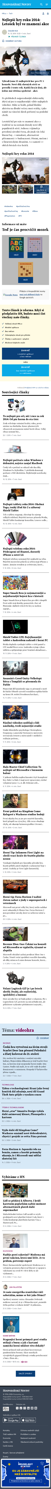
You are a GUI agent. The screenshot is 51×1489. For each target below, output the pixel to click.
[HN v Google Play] (11, 1420)
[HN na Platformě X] (17, 1408)
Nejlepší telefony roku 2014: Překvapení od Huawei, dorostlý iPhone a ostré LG (21, 552)
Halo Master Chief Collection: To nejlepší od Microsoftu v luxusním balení (23, 770)
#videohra (8, 206)
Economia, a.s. (18, 1394)
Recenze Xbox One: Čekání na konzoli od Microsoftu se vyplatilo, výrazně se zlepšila (24, 947)
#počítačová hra (23, 206)
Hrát (16, 255)
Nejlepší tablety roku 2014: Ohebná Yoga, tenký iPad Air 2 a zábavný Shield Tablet (23, 507)
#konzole (25, 211)
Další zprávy (25, 1373)
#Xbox (35, 211)
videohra (25, 1030)
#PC (20, 216)
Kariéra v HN (8, 1442)
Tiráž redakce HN (9, 1434)
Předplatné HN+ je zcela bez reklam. (37, 388)
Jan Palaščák (15, 1287)
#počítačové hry (11, 211)
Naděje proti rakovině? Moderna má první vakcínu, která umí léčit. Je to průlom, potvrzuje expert (24, 1258)
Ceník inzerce (8, 1446)
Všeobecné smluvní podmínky (32, 1442)
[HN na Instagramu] (24, 1408)
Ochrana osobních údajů (30, 1430)
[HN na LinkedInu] (28, 1408)
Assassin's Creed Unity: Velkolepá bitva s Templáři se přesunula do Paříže (22, 681)
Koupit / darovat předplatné (13, 1453)
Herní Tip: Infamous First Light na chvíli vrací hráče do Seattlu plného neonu (23, 856)
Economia (6, 1438)
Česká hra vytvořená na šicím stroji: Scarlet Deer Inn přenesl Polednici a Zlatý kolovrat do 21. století (25, 1050)
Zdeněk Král (13, 31)
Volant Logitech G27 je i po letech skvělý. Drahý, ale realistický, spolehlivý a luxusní (22, 992)
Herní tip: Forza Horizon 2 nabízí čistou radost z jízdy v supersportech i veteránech (25, 900)
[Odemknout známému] (48, 13)
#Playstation (9, 216)
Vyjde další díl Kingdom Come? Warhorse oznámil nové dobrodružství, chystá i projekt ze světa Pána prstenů (24, 1133)
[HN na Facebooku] (21, 1408)
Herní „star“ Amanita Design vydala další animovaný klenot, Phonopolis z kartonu (24, 1114)
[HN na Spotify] (32, 1408)
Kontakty (6, 1430)
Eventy (5, 1457)
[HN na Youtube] (36, 1408)
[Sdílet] (43, 13)
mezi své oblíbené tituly (30, 294)
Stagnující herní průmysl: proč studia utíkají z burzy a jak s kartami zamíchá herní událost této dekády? (25, 1343)
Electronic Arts (41, 73)
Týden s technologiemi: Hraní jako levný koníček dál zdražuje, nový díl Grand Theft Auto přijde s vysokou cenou (25, 1091)
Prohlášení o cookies (28, 1434)
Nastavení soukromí (28, 1438)
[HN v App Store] (28, 1420)
